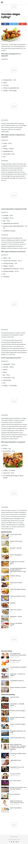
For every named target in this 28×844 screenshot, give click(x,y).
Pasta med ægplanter (16, 555)
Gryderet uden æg (15, 576)
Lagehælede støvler (15, 760)
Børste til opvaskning (15, 808)
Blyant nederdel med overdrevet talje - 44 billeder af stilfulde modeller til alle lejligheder (18, 747)
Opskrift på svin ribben (16, 582)
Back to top (14, 836)
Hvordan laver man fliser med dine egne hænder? (18, 788)
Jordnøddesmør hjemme (17, 680)
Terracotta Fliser (14, 697)
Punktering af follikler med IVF (18, 753)
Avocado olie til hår (15, 774)
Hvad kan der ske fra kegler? (17, 710)
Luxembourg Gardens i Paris (17, 738)
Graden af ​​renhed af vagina (17, 724)
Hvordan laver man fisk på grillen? (17, 562)
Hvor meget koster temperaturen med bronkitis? (18, 654)
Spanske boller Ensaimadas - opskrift (18, 718)
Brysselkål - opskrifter (16, 548)
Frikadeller (12, 603)
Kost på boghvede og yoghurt (18, 667)
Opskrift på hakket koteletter (18, 589)
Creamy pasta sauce (16, 534)
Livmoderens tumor (15, 660)
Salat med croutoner (15, 610)
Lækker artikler (7, 11)
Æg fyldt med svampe (16, 541)
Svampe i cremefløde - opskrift (16, 624)
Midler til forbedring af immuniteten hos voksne (17, 801)
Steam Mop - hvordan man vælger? (17, 674)
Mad (2, 11)
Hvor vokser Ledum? (15, 780)
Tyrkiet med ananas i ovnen (17, 596)
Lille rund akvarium (15, 794)
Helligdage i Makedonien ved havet (18, 731)
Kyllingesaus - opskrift (16, 616)
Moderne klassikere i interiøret (18, 687)
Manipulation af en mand (17, 767)
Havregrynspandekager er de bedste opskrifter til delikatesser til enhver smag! (18, 570)
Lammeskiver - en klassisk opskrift (17, 704)
